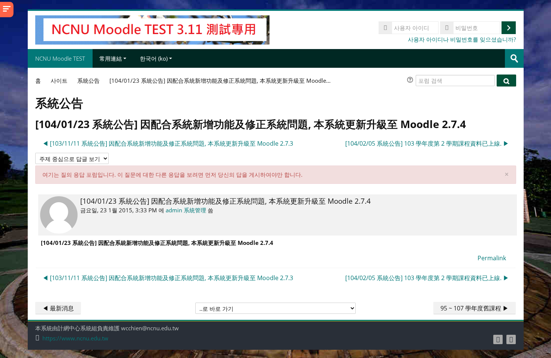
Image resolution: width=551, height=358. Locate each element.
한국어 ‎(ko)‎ (154, 58)
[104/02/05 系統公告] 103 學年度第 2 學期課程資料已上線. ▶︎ (427, 143)
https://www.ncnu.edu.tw (75, 338)
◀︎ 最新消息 (58, 308)
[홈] (152, 29)
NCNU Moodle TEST (60, 58)
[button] (411, 80)
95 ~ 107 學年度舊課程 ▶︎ (474, 308)
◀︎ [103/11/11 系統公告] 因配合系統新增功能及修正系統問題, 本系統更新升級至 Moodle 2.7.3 (167, 143)
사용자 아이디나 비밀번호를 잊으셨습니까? (462, 39)
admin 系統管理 (186, 210)
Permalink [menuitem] (492, 258)
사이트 (59, 80)
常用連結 (110, 58)
